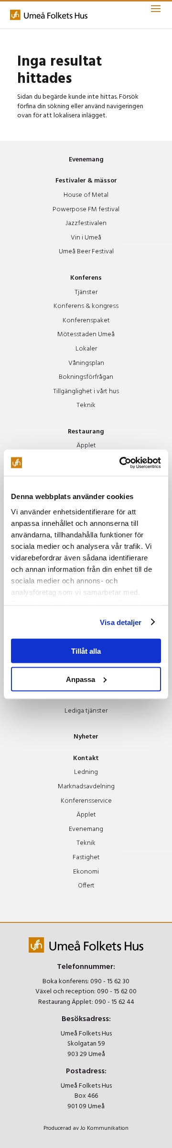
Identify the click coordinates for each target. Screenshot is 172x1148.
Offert (86, 885)
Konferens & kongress (86, 306)
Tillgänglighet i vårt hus (86, 391)
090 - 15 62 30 (109, 981)
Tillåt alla (86, 651)
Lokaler (86, 348)
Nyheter (86, 736)
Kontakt (86, 758)
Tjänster (86, 292)
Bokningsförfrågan (86, 377)
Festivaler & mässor (86, 180)
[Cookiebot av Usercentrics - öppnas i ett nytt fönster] (121, 462)
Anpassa (80, 679)
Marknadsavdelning (86, 786)
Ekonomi (86, 871)
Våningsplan (86, 363)
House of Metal (86, 195)
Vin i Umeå (86, 237)
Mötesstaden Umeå (86, 334)
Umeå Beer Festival (86, 251)
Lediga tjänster (86, 710)
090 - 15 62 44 (114, 1002)
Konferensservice (86, 801)
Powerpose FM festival (86, 209)
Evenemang (86, 159)
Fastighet (86, 857)
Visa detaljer (120, 622)
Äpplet (86, 445)
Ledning (86, 772)
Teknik (86, 405)
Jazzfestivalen (86, 223)
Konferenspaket (86, 320)
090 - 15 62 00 (117, 991)
